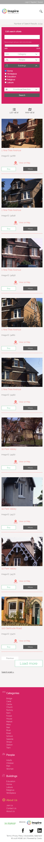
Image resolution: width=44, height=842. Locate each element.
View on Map (24, 163)
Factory (9, 710)
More (30, 169)
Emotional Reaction (22, 89)
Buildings (22, 65)
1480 (6, 48)
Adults (9, 760)
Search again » (8, 672)
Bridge (9, 698)
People (22, 60)
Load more (28, 663)
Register (33, 2)
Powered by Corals (34, 838)
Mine (8, 724)
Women (9, 769)
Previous (10, 658)
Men (8, 766)
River (8, 730)
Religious (11, 79)
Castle (9, 704)
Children (10, 763)
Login (27, 2)
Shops (9, 742)
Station (9, 745)
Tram (8, 747)
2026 (38, 48)
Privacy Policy (18, 836)
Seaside (9, 739)
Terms (9, 836)
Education (11, 76)
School (9, 736)
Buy (8, 169)
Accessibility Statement (33, 836)
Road (8, 733)
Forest (9, 716)
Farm (8, 713)
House (9, 718)
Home (10, 71)
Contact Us (11, 808)
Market (9, 721)
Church (9, 707)
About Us (10, 811)
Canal (8, 701)
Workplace (12, 74)
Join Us (9, 805)
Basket (40, 2)
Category (22, 54)
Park (8, 727)
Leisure (10, 82)
